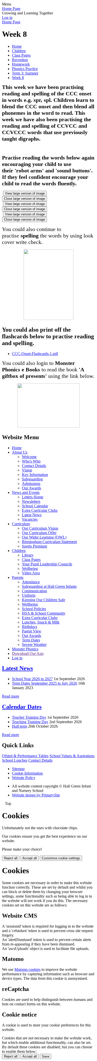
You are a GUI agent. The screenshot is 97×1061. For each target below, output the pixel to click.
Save (45, 1056)
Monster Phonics (25, 649)
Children (19, 51)
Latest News (32, 515)
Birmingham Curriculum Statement (49, 542)
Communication (34, 591)
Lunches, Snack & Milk (40, 622)
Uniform (28, 595)
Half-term (19, 726)
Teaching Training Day (30, 722)
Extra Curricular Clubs (39, 510)
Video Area (31, 573)
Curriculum (21, 524)
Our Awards (31, 488)
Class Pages (21, 55)
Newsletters (31, 501)
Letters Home (32, 497)
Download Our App (28, 653)
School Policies (34, 609)
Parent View (31, 631)
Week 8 (18, 78)
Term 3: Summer (25, 73)
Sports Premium (34, 546)
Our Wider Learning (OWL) (44, 537)
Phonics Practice (25, 69)
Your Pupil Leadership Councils (47, 564)
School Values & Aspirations (72, 756)
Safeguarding (32, 479)
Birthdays (29, 627)
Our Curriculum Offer (39, 533)
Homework (21, 64)
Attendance (31, 582)
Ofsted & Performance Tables (25, 756)
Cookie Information (27, 773)
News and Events (26, 492)
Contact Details (34, 466)
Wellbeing (30, 568)
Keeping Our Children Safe (43, 600)
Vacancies (30, 519)
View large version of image (25, 193)
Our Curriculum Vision (40, 528)
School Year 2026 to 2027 (32, 679)
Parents (17, 577)
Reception (20, 60)
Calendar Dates (22, 707)
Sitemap (18, 769)
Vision (27, 470)
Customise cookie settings (61, 858)
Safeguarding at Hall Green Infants (49, 586)
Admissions (31, 483)
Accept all (29, 858)
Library (28, 555)
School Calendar (35, 506)
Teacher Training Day (29, 717)
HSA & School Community (43, 613)
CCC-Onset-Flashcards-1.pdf (35, 354)
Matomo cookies (27, 969)
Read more (10, 696)
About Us (19, 452)
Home (17, 46)
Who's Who (31, 461)
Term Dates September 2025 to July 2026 (44, 683)
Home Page (11, 8)
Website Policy (23, 778)
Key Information (35, 474)
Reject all (10, 858)
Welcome (29, 457)
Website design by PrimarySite (36, 795)
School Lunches (14, 760)
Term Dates (31, 640)
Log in (7, 17)
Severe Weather (34, 644)
